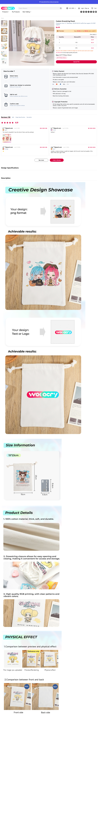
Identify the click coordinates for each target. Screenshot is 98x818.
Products (5, 12)
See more (41, 160)
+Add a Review (57, 160)
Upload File (76, 61)
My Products (16, 12)
